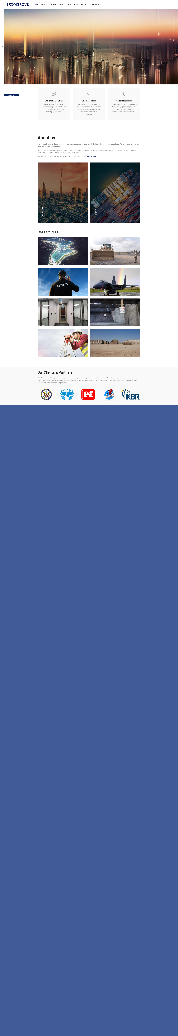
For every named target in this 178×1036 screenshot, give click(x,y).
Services (53, 4)
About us (11, 95)
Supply (61, 4)
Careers (84, 4)
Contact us (93, 4)
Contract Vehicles (72, 4)
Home (36, 4)
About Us (44, 4)
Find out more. (91, 156)
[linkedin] (99, 4)
